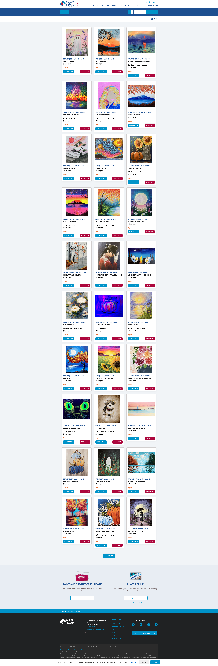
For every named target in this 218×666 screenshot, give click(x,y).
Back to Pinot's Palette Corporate (71, 611)
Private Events (110, 6)
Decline (144, 662)
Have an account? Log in (136, 602)
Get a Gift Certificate (82, 598)
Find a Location (138, 2)
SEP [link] (153, 19)
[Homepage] (72, 621)
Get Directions (91, 626)
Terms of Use (63, 650)
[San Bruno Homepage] (67, 4)
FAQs (133, 6)
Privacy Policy (72, 650)
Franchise (129, 2)
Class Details (68, 71)
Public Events (98, 6)
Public (140, 12)
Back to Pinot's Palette (118, 2)
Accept (155, 662)
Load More (109, 555)
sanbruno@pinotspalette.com (95, 629)
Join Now (135, 598)
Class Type (64, 12)
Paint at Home (153, 6)
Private (152, 12)
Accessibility (80, 650)
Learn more (133, 662)
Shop (139, 6)
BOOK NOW (85, 72)
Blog (144, 6)
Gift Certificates (124, 6)
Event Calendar (117, 620)
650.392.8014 (90, 633)
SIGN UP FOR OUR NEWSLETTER (144, 633)
